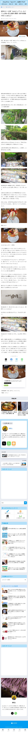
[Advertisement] (14, 485)
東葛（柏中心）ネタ (11, 390)
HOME (15, 723)
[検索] (25, 502)
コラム (18, 390)
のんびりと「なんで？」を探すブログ (14, 2)
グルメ (7, 392)
